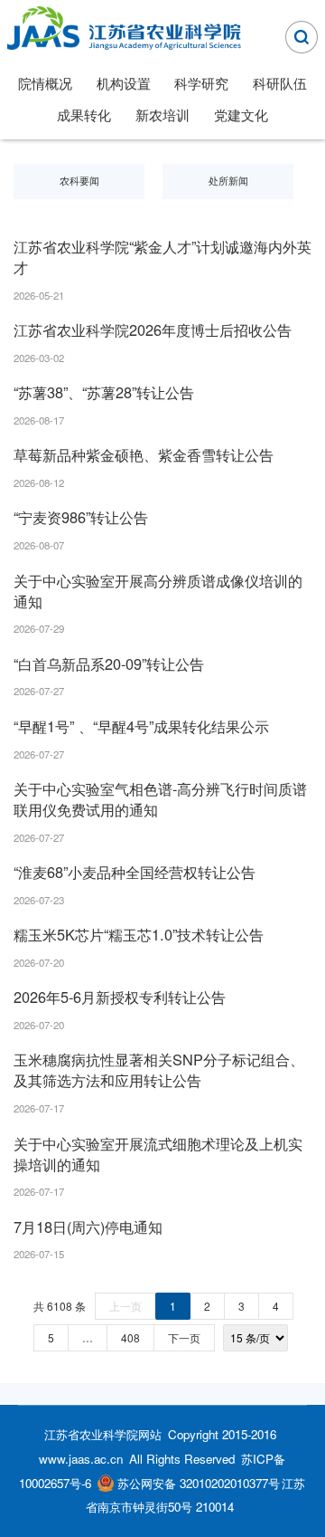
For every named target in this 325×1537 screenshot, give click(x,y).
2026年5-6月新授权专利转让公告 (120, 996)
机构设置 (124, 82)
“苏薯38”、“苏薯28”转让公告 (104, 392)
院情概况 (45, 82)
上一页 (125, 1305)
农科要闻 (79, 180)
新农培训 (162, 114)
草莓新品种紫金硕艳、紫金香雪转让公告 (144, 454)
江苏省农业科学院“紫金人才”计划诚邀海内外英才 (162, 256)
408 (130, 1337)
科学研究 (201, 82)
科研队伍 (280, 82)
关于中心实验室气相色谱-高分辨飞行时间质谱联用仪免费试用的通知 (160, 799)
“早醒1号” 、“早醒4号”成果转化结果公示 (141, 726)
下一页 (184, 1337)
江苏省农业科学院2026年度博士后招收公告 (153, 329)
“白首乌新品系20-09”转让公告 (109, 663)
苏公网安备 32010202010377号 (198, 1483)
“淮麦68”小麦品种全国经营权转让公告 (134, 872)
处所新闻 (228, 180)
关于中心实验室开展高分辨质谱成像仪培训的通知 (158, 590)
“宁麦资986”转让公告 (81, 517)
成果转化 (84, 114)
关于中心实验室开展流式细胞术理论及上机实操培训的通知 (158, 1153)
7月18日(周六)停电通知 (88, 1226)
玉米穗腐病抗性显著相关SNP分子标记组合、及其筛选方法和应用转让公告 (159, 1069)
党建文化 (241, 114)
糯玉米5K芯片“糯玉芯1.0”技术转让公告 (139, 934)
